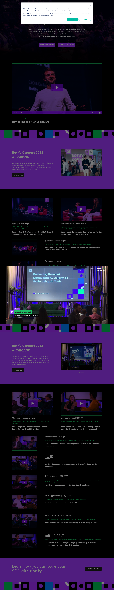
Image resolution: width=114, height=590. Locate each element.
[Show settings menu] (102, 322)
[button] (109, 267)
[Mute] (98, 322)
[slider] (55, 322)
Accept (72, 19)
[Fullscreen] (106, 322)
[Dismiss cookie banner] (90, 6)
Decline (85, 19)
